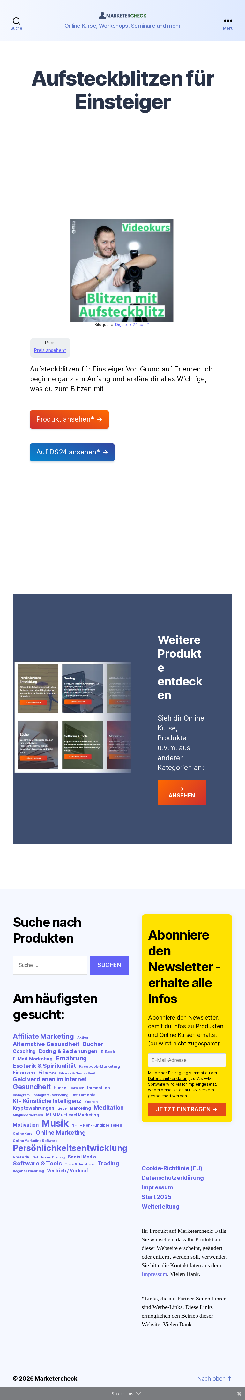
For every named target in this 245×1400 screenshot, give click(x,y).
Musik (55, 1123)
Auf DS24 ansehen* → (72, 452)
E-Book (108, 1051)
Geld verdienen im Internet (49, 1079)
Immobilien (98, 1087)
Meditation (108, 1107)
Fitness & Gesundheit (77, 1073)
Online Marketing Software (35, 1141)
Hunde (60, 1087)
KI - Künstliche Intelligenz (47, 1100)
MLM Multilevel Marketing (72, 1114)
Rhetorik (21, 1157)
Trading (108, 1163)
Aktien (82, 1038)
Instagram (21, 1095)
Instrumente (83, 1094)
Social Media (82, 1156)
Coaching (24, 1051)
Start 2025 (156, 1197)
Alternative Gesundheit (46, 1044)
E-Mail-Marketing (33, 1058)
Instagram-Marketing (50, 1095)
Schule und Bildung (49, 1157)
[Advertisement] (122, 170)
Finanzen (24, 1073)
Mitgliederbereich (28, 1115)
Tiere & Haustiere (79, 1164)
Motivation (25, 1125)
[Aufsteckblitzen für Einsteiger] (121, 270)
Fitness (47, 1073)
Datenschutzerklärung (169, 1078)
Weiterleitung (161, 1206)
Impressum (157, 1187)
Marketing (80, 1108)
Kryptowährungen (33, 1108)
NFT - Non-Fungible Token (96, 1125)
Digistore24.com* (132, 324)
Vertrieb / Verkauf (67, 1170)
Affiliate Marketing (43, 1036)
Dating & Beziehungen (68, 1051)
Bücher (93, 1044)
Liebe (62, 1108)
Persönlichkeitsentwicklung (70, 1148)
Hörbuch (76, 1088)
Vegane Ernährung (28, 1171)
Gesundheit (31, 1086)
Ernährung (71, 1058)
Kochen (90, 1102)
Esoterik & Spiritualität (44, 1065)
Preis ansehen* (50, 350)
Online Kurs (23, 1134)
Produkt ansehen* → (69, 419)
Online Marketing (61, 1132)
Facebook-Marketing (99, 1066)
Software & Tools (37, 1163)
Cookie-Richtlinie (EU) (172, 1168)
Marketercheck (56, 1378)
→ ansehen (181, 792)
